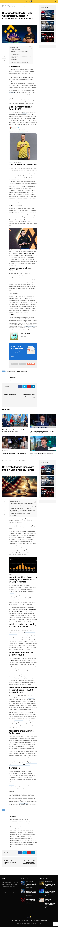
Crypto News (4, 474)
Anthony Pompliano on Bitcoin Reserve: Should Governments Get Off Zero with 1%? (13, 430)
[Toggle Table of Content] (29, 47)
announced (12, 92)
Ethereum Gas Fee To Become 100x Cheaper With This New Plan (50, 884)
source (11, 574)
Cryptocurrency (33, 429)
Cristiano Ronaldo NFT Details (18, 53)
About (12, 920)
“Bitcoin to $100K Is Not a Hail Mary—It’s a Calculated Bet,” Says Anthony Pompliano (42, 432)
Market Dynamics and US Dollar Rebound (21, 508)
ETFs (25, 680)
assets (12, 593)
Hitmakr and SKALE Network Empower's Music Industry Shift (29, 396)
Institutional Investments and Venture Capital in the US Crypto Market (23, 511)
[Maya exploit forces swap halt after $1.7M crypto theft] (23, 900)
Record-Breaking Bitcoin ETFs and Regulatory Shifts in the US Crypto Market (22, 504)
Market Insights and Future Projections (20, 513)
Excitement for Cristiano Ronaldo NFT (20, 51)
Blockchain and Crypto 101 (41, 920)
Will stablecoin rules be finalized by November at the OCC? (47, 25)
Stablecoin (28, 889)
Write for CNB (17, 920)
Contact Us (32, 920)
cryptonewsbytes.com (23, 803)
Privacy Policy (25, 920)
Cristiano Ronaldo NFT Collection (13, 371)
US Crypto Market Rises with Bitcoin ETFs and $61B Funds (10, 395)
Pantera (16, 720)
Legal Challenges (16, 54)
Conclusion (15, 57)
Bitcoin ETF (9, 810)
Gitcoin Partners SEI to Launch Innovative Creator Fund (10, 862)
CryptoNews (4, 22)
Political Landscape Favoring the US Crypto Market (23, 506)
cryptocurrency (24, 371)
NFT (27, 186)
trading (19, 753)
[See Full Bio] (29, 336)
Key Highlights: (16, 49)
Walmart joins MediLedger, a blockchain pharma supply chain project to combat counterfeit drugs (50, 903)
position (11, 785)
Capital (21, 720)
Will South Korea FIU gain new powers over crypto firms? (47, 14)
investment (31, 697)
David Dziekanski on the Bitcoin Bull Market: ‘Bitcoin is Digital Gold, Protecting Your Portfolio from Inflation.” (14, 452)
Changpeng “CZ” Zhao (28, 253)
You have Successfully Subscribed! (19, 62)
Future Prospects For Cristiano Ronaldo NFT (22, 56)
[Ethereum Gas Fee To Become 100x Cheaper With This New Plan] (41, 883)
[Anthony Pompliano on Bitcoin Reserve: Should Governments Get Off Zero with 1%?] (15, 420)
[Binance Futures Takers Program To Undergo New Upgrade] (41, 891)
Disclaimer (15, 59)
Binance (24, 112)
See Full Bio (24, 336)
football (33, 288)
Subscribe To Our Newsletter (18, 61)
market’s (11, 660)
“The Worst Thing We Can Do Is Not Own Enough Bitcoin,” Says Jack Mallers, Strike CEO (41, 454)
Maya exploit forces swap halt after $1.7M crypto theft (47, 36)
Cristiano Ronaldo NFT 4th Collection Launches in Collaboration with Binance (29, 862)
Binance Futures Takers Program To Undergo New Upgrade (50, 893)
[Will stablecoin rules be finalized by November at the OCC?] (23, 891)
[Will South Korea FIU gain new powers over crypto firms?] (23, 883)
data (21, 746)
